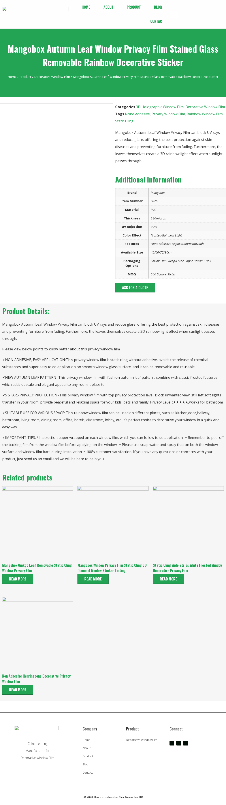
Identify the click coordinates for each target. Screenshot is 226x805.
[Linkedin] (185, 743)
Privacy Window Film (168, 113)
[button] (174, 14)
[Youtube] (178, 743)
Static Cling (124, 121)
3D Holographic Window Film (160, 106)
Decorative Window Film (52, 76)
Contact (157, 21)
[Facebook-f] (172, 743)
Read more (17, 579)
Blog (158, 7)
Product (134, 7)
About (108, 7)
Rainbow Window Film (205, 113)
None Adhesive (137, 113)
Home (86, 7)
